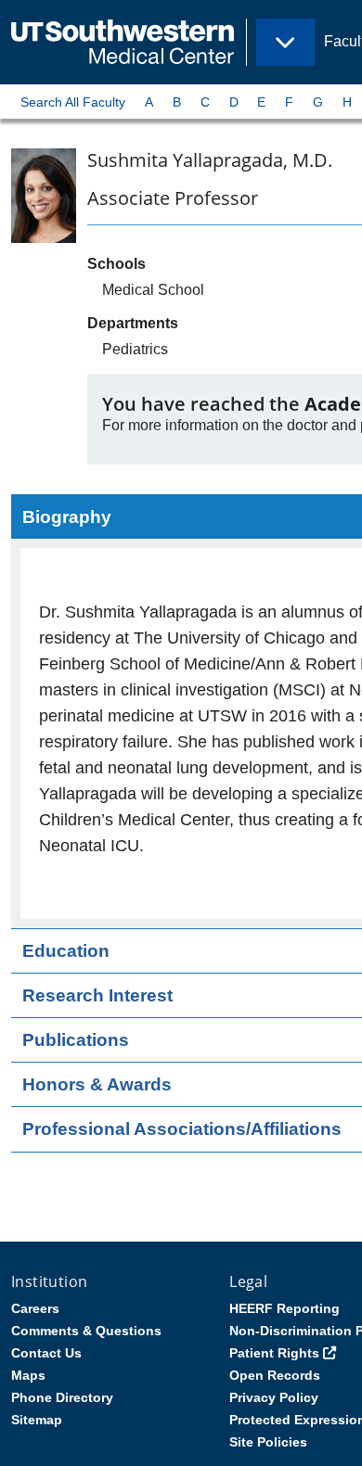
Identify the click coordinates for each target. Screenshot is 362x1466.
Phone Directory (62, 1397)
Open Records (274, 1375)
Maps (28, 1375)
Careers (35, 1308)
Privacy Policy (273, 1397)
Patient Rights (274, 1352)
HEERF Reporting (284, 1308)
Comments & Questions (86, 1330)
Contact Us (46, 1352)
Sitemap (36, 1419)
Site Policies (268, 1441)
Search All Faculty (72, 102)
